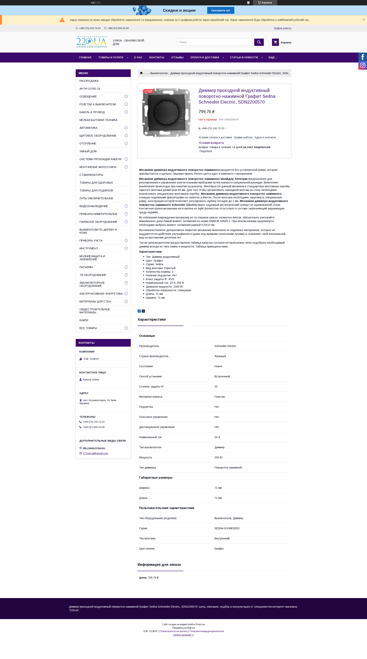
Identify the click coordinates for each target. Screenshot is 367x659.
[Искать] (259, 42)
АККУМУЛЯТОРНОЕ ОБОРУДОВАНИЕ (92, 284)
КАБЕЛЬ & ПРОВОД (92, 112)
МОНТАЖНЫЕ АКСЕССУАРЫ (98, 167)
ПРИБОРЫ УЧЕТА (91, 240)
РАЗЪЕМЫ (86, 267)
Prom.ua (200, 624)
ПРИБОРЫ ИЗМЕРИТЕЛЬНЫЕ (99, 214)
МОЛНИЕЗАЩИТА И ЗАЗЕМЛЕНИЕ (92, 258)
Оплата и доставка (204, 57)
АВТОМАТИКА (88, 127)
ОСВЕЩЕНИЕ (88, 96)
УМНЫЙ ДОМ (88, 151)
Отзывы (177, 57)
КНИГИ (84, 320)
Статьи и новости (244, 57)
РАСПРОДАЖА (89, 80)
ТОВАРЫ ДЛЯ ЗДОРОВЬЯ (96, 182)
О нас (138, 57)
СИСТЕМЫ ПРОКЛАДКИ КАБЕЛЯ (100, 159)
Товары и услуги (110, 57)
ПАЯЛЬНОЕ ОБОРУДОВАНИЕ (98, 221)
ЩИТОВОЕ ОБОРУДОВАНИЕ (98, 135)
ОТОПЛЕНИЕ (88, 143)
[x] (143, 311)
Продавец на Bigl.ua (183, 628)
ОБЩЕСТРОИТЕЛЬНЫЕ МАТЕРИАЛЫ (95, 311)
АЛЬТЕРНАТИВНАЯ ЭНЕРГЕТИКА (101, 293)
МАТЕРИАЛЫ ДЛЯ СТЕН (95, 301)
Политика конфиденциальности (206, 631)
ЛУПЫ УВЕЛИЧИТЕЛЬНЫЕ (96, 198)
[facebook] (139, 311)
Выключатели (159, 73)
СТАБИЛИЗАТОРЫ (91, 174)
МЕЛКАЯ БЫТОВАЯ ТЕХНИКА (98, 120)
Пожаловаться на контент (174, 631)
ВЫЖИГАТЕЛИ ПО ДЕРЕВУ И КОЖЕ (98, 231)
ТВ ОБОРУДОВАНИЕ (93, 274)
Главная (85, 57)
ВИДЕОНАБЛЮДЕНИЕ (94, 206)
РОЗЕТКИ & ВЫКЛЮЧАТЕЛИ (98, 104)
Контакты (156, 57)
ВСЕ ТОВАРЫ (88, 328)
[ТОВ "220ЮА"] (92, 47)
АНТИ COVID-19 (90, 88)
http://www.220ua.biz (94, 447)
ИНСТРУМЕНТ (89, 248)
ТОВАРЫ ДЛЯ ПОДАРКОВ (96, 190)
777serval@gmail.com (95, 453)
